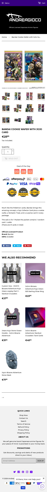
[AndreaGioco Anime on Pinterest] (23, 472)
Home (4, 37)
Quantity (5, 147)
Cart (43, 3)
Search (23, 421)
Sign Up (40, 461)
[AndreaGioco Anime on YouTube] (31, 472)
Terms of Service (23, 424)
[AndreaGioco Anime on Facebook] (18, 472)
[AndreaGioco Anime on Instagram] (27, 472)
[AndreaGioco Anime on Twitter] (14, 472)
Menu (7, 3)
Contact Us (23, 418)
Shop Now (23, 415)
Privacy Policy (23, 430)
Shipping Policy (23, 433)
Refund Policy (23, 427)
